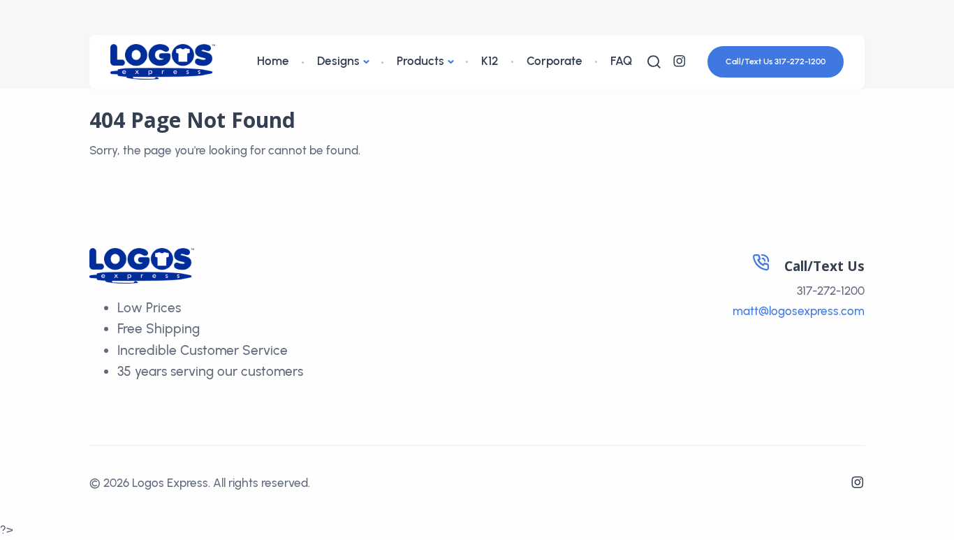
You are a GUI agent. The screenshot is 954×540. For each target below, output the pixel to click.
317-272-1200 (831, 291)
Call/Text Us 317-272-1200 (775, 61)
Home (273, 61)
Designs (338, 61)
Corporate (554, 61)
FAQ (621, 61)
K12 (490, 61)
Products (420, 61)
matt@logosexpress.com (799, 311)
